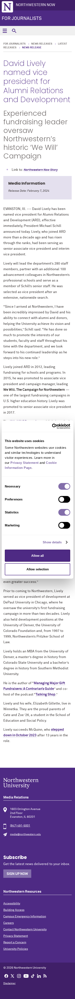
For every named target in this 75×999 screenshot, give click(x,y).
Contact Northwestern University (25, 929)
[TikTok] (32, 975)
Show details (52, 542)
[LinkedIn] (39, 975)
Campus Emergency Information (24, 916)
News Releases (41, 44)
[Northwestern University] (37, 783)
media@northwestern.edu (25, 834)
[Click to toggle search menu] (14, 30)
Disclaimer (9, 983)
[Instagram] (19, 975)
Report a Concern (14, 942)
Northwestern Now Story (41, 169)
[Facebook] (6, 975)
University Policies (15, 949)
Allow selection (37, 569)
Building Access (13, 910)
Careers (8, 923)
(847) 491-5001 (20, 825)
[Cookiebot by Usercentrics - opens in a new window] (53, 426)
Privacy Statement (15, 936)
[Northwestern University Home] (7, 7)
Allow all (37, 555)
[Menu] (4, 30)
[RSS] (45, 975)
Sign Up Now (17, 874)
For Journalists (22, 18)
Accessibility (11, 903)
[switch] (64, 499)
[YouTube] (26, 975)
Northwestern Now (35, 5)
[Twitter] (12, 975)
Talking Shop (45, 694)
